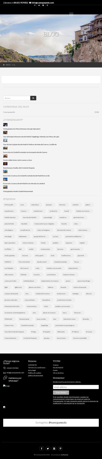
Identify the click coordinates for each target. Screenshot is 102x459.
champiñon (46, 300)
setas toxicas (82, 230)
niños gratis (39, 255)
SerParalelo (64, 455)
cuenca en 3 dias (10, 281)
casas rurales (41, 319)
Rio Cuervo (24, 268)
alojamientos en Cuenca (49, 281)
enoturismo (61, 294)
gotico (88, 205)
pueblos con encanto (62, 306)
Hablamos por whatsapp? (15, 379)
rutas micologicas (43, 230)
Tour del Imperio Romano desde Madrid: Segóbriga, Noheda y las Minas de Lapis (31, 137)
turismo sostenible (80, 338)
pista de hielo (9, 224)
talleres (50, 287)
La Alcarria (53, 211)
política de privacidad (35, 376)
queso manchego (84, 281)
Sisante (64, 224)
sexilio (31, 249)
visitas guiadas (10, 255)
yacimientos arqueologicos (65, 325)
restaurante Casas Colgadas (44, 224)
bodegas (76, 294)
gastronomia (75, 249)
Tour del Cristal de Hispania (14, 332)
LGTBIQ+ (8, 249)
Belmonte (61, 332)
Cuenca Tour (9, 325)
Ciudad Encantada (60, 262)
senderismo (38, 211)
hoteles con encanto (54, 268)
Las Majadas (9, 268)
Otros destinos (58, 373)
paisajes (47, 338)
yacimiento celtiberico (73, 236)
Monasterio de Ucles (12, 306)
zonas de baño (30, 300)
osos (22, 205)
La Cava (55, 236)
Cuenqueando (65, 9)
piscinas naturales (11, 300)
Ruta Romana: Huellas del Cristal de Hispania (19, 168)
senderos (62, 217)
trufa (52, 255)
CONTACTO (32, 365)
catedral (75, 205)
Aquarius (69, 243)
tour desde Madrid (29, 217)
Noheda (23, 275)
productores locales (64, 300)
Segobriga (44, 325)
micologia (8, 236)
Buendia (86, 319)
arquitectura (9, 211)
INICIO (8, 65)
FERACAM (8, 319)
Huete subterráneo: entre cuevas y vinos (17, 160)
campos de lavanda (11, 294)
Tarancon (77, 313)
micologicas (9, 230)
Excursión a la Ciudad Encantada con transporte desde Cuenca (25, 152)
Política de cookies (34, 373)
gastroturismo (79, 217)
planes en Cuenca (49, 313)
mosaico (37, 275)
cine (34, 313)
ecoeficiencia (25, 230)
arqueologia (48, 217)
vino (26, 294)
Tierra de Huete (24, 262)
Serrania (62, 205)
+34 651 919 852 (20, 2)
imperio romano (69, 275)
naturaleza (35, 205)
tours (65, 313)
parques (49, 205)
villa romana (9, 275)
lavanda (63, 287)
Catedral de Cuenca (43, 294)
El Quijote (46, 332)
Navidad (24, 224)
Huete (43, 243)
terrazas (60, 249)
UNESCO (8, 262)
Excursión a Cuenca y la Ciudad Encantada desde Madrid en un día (26, 176)
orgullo (82, 243)
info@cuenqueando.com (43, 2)
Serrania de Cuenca (64, 230)
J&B (20, 249)
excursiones (61, 338)
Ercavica (89, 332)
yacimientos (51, 275)
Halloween (23, 236)
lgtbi (6, 287)
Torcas (76, 262)
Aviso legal (32, 370)
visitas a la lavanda (79, 287)
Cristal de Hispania (30, 338)
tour (54, 319)
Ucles (46, 306)
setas (76, 224)
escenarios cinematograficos (15, 313)
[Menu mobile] (71, 15)
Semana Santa (24, 319)
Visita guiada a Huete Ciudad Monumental (18, 191)
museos (25, 255)
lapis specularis (10, 243)
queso (68, 281)
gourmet (81, 255)
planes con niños (35, 287)
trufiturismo (66, 255)
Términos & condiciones (37, 368)
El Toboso (75, 332)
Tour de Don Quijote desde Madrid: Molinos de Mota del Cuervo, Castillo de (30, 144)
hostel (66, 211)
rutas (37, 268)
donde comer (42, 262)
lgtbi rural (18, 287)
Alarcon (89, 294)
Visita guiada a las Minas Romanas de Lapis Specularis (22, 129)
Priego (33, 332)
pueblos (55, 243)
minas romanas (28, 243)
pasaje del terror (40, 236)
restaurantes (45, 249)
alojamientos (73, 268)
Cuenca (23, 211)
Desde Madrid (58, 368)
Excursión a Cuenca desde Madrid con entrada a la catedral (24, 183)
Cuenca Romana (10, 338)
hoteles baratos (10, 217)
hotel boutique (29, 281)
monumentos (32, 306)
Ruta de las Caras (70, 319)
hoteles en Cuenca (83, 211)
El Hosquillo (9, 205)
